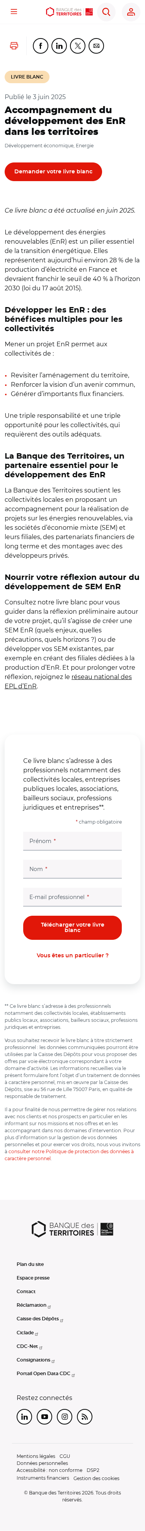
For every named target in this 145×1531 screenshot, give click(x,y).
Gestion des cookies (96, 1478)
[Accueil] (69, 11)
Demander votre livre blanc (53, 172)
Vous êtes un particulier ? (73, 955)
